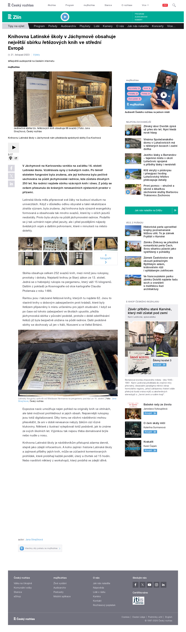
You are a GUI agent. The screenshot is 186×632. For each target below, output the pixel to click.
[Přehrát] (13, 148)
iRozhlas (52, 5)
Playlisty (85, 26)
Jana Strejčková (34, 539)
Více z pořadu (134, 222)
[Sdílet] (15, 158)
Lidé (96, 26)
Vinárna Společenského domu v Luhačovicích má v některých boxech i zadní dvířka (160, 144)
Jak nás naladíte (138, 26)
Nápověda (98, 587)
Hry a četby (132, 88)
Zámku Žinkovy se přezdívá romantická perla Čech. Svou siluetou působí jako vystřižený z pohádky (161, 247)
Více (171, 26)
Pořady (53, 26)
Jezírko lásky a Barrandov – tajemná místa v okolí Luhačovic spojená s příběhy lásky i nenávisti (160, 159)
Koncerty (158, 26)
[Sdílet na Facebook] (11, 168)
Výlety (36, 54)
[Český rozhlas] (21, 5)
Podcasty (58, 592)
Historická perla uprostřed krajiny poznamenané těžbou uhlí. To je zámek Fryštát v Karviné (160, 231)
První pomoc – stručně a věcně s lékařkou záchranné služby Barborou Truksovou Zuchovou (161, 190)
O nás (120, 26)
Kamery (138, 20)
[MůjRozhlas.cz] (14, 67)
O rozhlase (127, 5)
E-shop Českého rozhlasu (142, 301)
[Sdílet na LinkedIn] (11, 184)
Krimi (146, 88)
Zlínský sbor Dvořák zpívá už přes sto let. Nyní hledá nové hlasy (160, 129)
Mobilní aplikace (62, 596)
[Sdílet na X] (11, 176)
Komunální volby (23, 587)
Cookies (125, 617)
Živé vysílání (133, 99)
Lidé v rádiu (99, 592)
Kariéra (97, 596)
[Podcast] (10, 158)
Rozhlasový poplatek (104, 605)
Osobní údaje (138, 617)
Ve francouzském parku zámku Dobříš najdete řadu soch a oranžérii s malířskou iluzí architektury (161, 283)
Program (70, 5)
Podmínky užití (155, 617)
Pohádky (131, 94)
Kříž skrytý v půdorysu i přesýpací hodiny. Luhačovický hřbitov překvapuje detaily (157, 175)
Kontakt (97, 600)
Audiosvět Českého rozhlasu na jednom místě (147, 112)
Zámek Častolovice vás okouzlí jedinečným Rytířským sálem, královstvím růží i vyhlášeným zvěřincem (158, 264)
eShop (17, 596)
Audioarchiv (141, 17)
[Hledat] (174, 5)
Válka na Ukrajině (23, 583)
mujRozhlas (89, 5)
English (168, 617)
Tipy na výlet (16, 26)
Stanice (108, 5)
